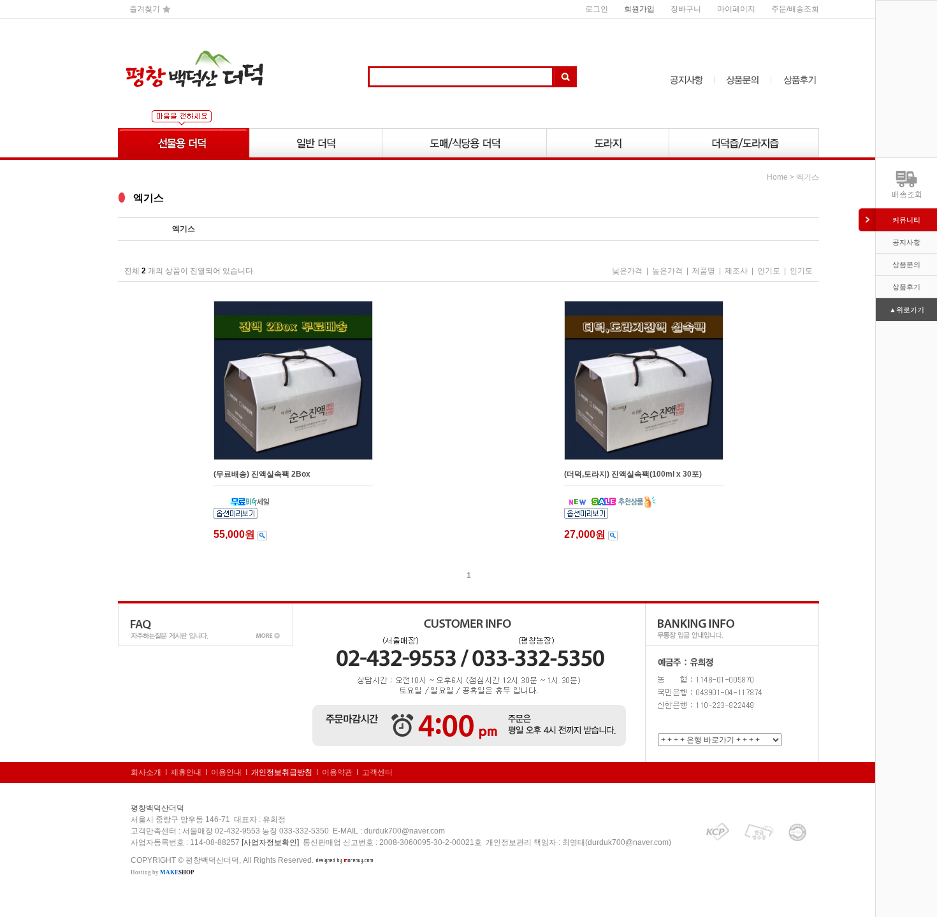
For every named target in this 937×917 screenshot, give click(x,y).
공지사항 (906, 242)
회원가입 (639, 8)
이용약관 (337, 772)
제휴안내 (186, 772)
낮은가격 (627, 270)
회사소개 (146, 772)
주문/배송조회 (795, 8)
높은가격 (667, 270)
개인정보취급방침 (281, 772)
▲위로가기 (906, 310)
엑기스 (807, 177)
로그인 (596, 8)
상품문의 (906, 264)
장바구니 (686, 8)
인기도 (768, 270)
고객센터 (377, 772)
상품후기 (906, 287)
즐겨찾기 (144, 8)
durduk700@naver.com (404, 831)
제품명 (703, 270)
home (777, 177)
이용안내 (226, 772)
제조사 (736, 270)
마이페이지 (736, 8)
